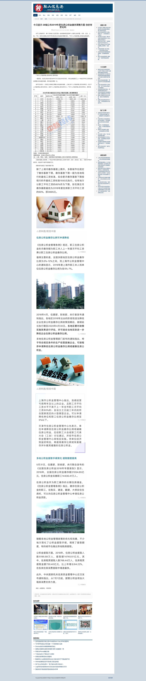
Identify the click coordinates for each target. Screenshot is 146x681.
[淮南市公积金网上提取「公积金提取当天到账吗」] (85, 625)
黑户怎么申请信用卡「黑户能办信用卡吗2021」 (49, 664)
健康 (75, 15)
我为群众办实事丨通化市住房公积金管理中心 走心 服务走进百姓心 (104, 38)
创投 (57, 15)
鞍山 (44, 15)
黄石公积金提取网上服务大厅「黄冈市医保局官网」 (104, 58)
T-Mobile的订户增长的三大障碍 (44, 654)
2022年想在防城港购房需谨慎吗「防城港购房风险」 (104, 53)
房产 (70, 15)
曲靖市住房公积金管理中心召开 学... (84, 617)
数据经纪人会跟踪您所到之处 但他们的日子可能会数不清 (52, 659)
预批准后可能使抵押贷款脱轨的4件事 (46, 669)
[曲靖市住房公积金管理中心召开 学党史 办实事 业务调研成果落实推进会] (85, 609)
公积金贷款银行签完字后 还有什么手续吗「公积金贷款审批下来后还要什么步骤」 (104, 174)
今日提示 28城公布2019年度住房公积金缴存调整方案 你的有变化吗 (104, 29)
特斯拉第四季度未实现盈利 (43, 656)
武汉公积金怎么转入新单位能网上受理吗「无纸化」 (104, 45)
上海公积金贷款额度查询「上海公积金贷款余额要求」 (104, 159)
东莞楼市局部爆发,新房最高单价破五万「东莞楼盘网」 (104, 143)
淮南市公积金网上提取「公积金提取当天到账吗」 (103, 131)
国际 (53, 15)
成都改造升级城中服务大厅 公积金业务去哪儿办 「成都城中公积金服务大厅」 (104, 115)
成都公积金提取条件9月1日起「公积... (70, 632)
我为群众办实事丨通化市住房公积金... (55, 617)
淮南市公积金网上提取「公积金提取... (84, 632)
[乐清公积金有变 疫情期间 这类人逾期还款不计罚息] (55, 625)
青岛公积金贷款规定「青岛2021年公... (40, 632)
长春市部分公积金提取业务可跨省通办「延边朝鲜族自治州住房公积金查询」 (104, 121)
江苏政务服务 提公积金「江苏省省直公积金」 (103, 49)
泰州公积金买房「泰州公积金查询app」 (104, 147)
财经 (62, 15)
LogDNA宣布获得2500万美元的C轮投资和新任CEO (51, 667)
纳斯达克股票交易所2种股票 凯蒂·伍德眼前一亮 (49, 649)
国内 (48, 15)
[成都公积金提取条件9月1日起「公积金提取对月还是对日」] (70, 625)
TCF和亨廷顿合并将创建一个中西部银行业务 (48, 644)
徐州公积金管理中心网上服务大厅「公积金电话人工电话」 (104, 33)
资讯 (40, 15)
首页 (35, 15)
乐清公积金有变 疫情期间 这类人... (55, 632)
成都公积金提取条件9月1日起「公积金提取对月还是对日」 (104, 101)
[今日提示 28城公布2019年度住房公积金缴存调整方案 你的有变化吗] (41, 609)
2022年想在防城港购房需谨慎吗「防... (70, 617)
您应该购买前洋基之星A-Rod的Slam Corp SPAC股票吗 (52, 641)
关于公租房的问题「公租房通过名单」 (104, 191)
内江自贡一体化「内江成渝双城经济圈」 (104, 134)
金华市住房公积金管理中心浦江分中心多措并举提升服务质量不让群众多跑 (104, 188)
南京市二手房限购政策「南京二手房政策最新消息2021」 (104, 126)
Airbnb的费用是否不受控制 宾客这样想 (47, 662)
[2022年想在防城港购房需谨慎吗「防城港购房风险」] (70, 609)
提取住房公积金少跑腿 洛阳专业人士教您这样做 (104, 169)
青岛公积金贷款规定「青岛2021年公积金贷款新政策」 (104, 81)
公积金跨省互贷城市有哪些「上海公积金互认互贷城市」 (104, 179)
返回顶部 (110, 678)
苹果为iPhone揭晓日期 (42, 651)
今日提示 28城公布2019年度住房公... (40, 617)
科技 (66, 15)
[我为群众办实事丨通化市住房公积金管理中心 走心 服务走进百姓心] (55, 609)
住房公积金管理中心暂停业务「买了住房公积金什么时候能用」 (104, 86)
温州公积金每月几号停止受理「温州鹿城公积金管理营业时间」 (104, 138)
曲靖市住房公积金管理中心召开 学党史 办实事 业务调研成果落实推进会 (104, 71)
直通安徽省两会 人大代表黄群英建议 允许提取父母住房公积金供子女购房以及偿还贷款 (104, 164)
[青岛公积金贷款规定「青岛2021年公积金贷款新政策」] (41, 625)
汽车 (79, 15)
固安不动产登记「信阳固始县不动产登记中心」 (104, 42)
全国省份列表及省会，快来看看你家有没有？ (104, 89)
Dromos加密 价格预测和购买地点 (45, 646)
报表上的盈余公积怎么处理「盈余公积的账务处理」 (104, 96)
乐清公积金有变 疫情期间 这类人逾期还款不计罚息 (104, 93)
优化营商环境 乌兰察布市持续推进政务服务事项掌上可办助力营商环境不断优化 (104, 76)
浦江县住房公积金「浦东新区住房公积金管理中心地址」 (104, 183)
